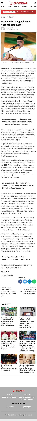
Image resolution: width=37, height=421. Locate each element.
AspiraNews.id (13, 415)
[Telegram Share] (29, 281)
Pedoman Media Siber (9, 397)
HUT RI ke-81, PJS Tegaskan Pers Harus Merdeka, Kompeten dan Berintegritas (9, 367)
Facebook (11, 407)
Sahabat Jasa (28, 415)
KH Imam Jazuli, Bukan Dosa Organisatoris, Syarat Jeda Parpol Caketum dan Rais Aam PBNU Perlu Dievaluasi (27, 368)
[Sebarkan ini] (20, 281)
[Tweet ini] (25, 281)
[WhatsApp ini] (34, 281)
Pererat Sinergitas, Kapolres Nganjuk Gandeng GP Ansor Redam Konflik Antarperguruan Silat (8, 321)
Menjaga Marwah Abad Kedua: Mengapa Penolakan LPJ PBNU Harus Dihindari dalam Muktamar (8, 345)
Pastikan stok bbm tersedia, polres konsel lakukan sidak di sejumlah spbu (8, 291)
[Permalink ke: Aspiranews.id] (3, 29)
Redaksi (9, 394)
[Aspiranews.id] (18, 3)
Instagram (28, 407)
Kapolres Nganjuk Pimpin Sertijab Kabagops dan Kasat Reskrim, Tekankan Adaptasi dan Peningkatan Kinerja (26, 322)
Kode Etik (27, 394)
